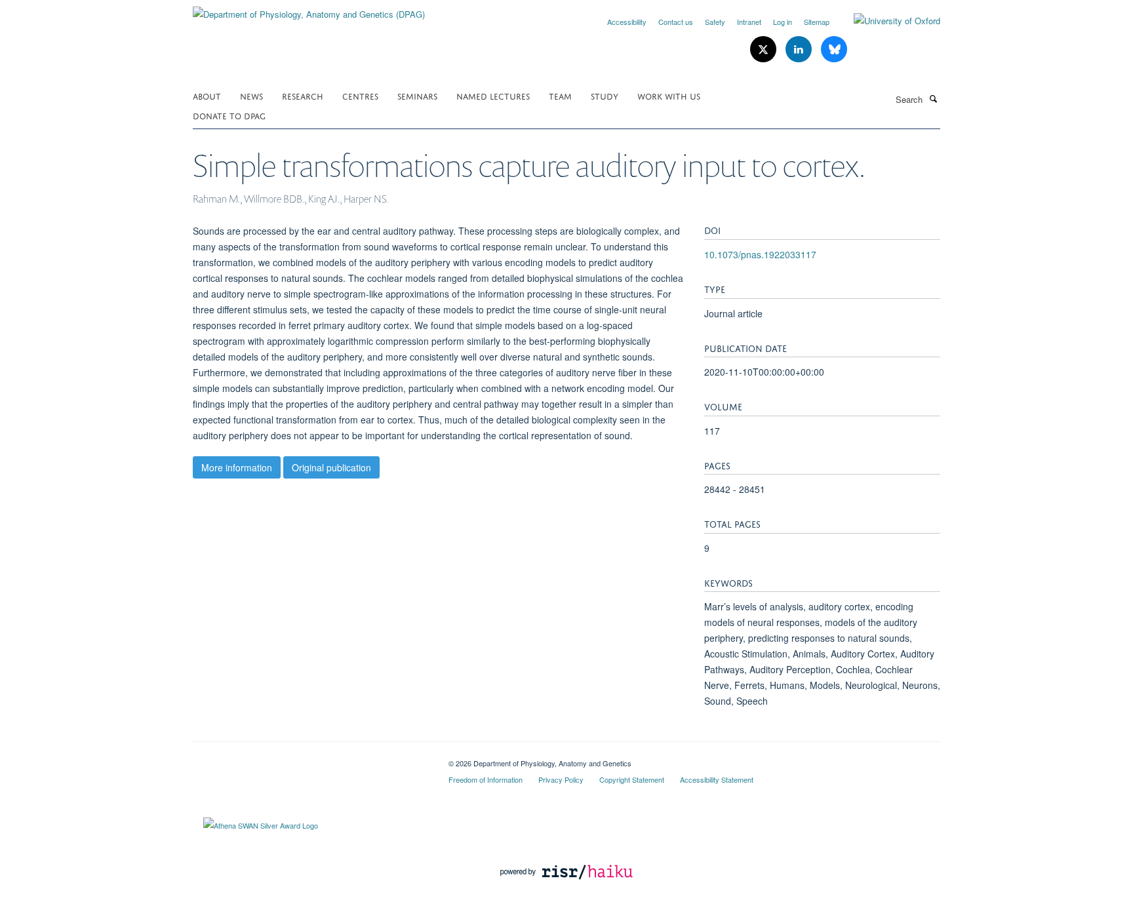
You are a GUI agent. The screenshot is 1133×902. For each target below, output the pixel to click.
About (207, 95)
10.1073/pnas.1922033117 (760, 254)
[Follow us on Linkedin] (799, 49)
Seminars (417, 95)
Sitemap (816, 21)
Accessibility (626, 21)
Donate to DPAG (229, 115)
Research (302, 95)
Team (560, 95)
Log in (782, 21)
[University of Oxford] (887, 21)
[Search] (933, 98)
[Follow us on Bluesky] (834, 49)
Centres (360, 95)
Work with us (668, 95)
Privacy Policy (561, 779)
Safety (715, 21)
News (251, 95)
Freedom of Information (485, 779)
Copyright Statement (631, 779)
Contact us (675, 21)
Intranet (749, 21)
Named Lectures (493, 95)
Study (604, 95)
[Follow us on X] (764, 49)
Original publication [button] (331, 467)
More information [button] (236, 467)
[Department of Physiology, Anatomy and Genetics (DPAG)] (309, 9)
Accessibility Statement (716, 779)
